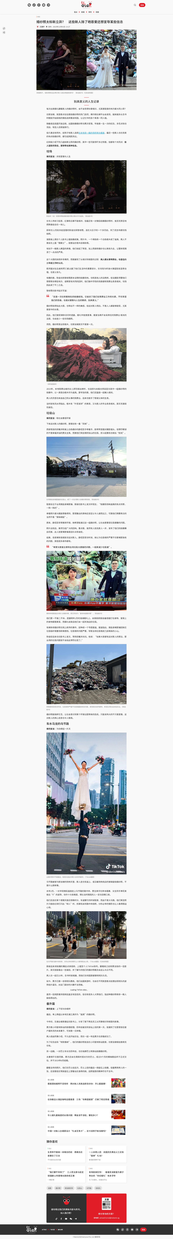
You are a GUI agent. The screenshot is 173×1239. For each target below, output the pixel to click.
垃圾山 (79, 1188)
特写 (90, 12)
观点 (75, 12)
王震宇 (42, 26)
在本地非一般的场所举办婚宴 (91, 132)
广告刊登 (52, 1229)
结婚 (49, 1188)
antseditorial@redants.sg (109, 1218)
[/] (86, 5)
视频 (97, 12)
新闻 (82, 12)
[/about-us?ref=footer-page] (29, 5)
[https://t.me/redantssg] (48, 5)
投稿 (142, 5)
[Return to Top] (168, 1235)
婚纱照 (58, 1188)
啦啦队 (98, 1188)
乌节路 (88, 1188)
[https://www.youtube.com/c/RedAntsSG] (43, 5)
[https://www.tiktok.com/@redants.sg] (34, 5)
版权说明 (60, 1229)
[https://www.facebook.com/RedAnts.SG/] (38, 5)
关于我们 (44, 1229)
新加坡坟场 (69, 1188)
